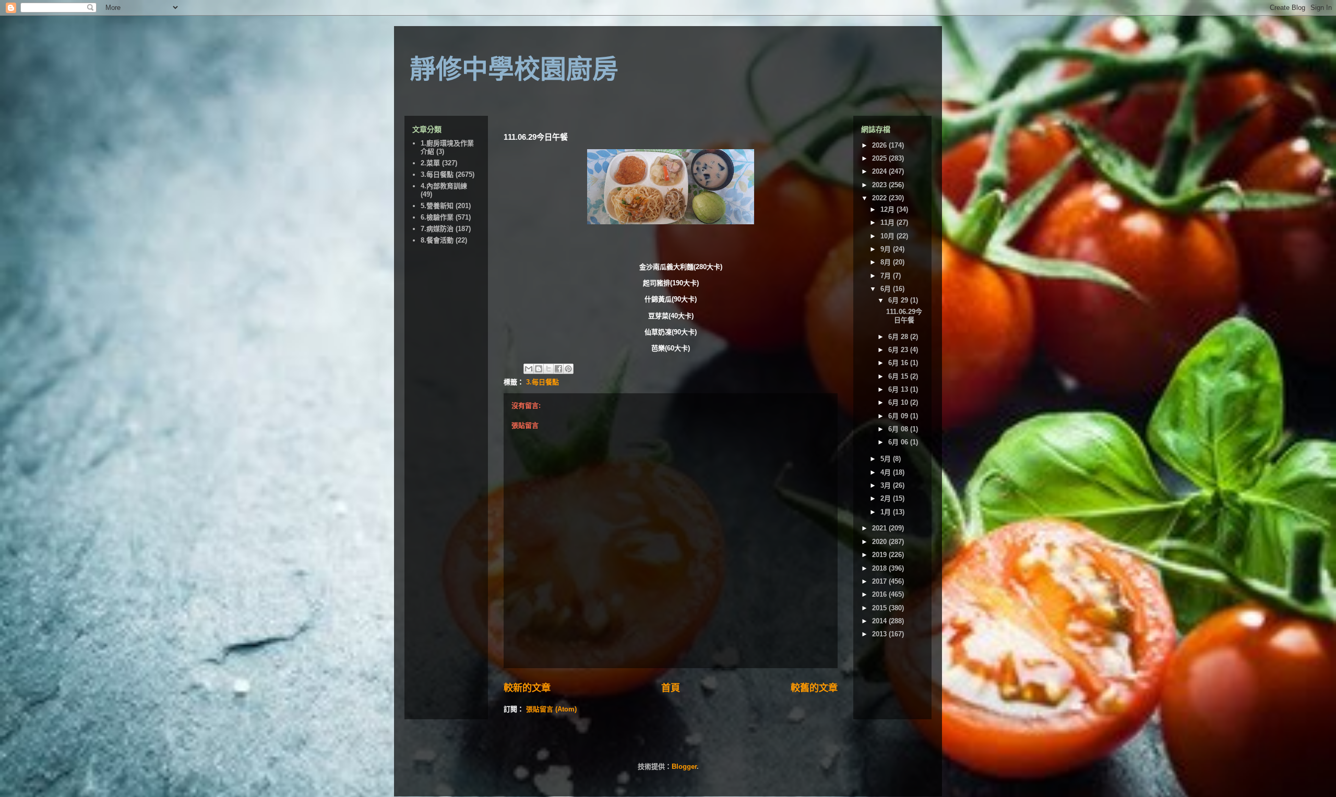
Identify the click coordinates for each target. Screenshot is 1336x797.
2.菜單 (430, 163)
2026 (880, 145)
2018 (880, 568)
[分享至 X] (548, 369)
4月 (886, 472)
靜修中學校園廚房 (514, 69)
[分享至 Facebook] (558, 369)
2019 (880, 555)
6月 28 (899, 337)
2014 (880, 621)
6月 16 (899, 363)
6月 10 (899, 402)
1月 (886, 512)
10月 (888, 236)
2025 (880, 158)
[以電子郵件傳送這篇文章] (528, 369)
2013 (880, 634)
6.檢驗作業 (437, 217)
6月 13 (899, 389)
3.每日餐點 (542, 382)
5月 (886, 459)
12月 (888, 209)
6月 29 (899, 300)
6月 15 (899, 376)
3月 (886, 485)
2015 (880, 608)
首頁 (670, 688)
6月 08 (899, 429)
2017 (880, 581)
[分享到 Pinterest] (568, 369)
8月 (886, 262)
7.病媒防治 (437, 229)
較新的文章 (527, 688)
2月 (886, 498)
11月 (888, 222)
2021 (880, 528)
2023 (880, 185)
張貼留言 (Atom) (551, 709)
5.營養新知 (437, 206)
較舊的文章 (814, 688)
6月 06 (899, 442)
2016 (880, 594)
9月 (886, 249)
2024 (880, 171)
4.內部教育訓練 (444, 186)
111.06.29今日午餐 (904, 316)
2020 (880, 542)
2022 (880, 198)
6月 (886, 289)
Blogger (684, 766)
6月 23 (899, 350)
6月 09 (899, 416)
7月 (886, 276)
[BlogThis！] (538, 369)
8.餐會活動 (437, 240)
